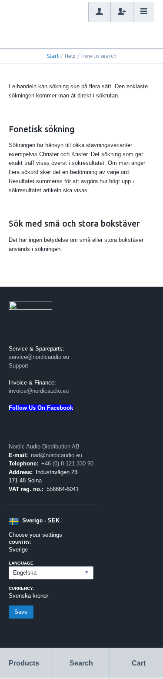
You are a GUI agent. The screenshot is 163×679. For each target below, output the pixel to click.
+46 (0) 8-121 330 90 (67, 463)
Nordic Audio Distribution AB (44, 446)
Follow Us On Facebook (41, 408)
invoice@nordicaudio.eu (39, 391)
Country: (20, 542)
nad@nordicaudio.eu (56, 455)
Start (53, 56)
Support (18, 365)
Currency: (21, 588)
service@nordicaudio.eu (39, 357)
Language (21, 563)
